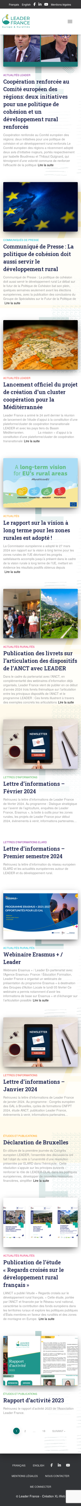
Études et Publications (20, 1136)
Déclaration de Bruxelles (35, 1142)
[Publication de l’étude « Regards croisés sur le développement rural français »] (40, 1222)
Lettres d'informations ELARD (25, 842)
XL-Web (60, 1496)
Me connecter (40, 1486)
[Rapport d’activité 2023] (40, 1360)
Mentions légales (61, 4)
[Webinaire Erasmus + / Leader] (40, 915)
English (26, 4)
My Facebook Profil (34, 5)
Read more (45, 165)
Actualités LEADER (16, 75)
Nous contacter (57, 1476)
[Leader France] (18, 21)
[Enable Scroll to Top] (72, 1497)
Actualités (11, 516)
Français (14, 4)
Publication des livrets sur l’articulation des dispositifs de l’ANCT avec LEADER (40, 661)
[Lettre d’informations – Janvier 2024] (40, 1042)
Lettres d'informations (20, 777)
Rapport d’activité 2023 (33, 1400)
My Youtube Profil (46, 5)
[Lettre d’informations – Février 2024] (40, 744)
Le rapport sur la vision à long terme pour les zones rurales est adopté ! (36, 530)
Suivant (57, 1431)
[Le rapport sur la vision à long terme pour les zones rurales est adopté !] (40, 483)
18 (43, 1431)
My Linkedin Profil (39, 5)
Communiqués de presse (21, 240)
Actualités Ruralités (19, 646)
